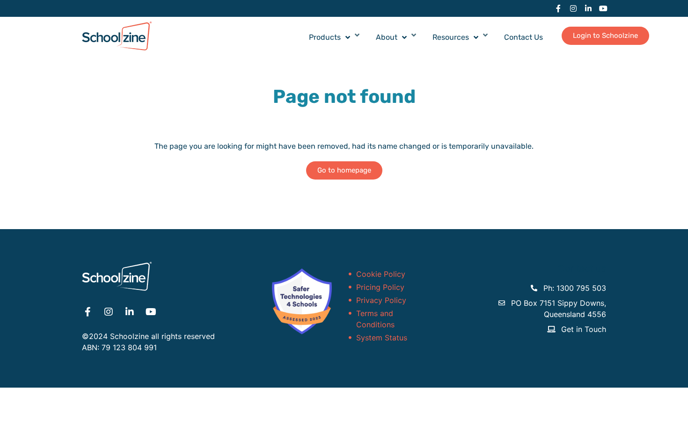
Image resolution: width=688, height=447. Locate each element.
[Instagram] (573, 8)
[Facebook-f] (558, 8)
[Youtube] (603, 8)
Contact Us (523, 37)
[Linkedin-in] (588, 8)
